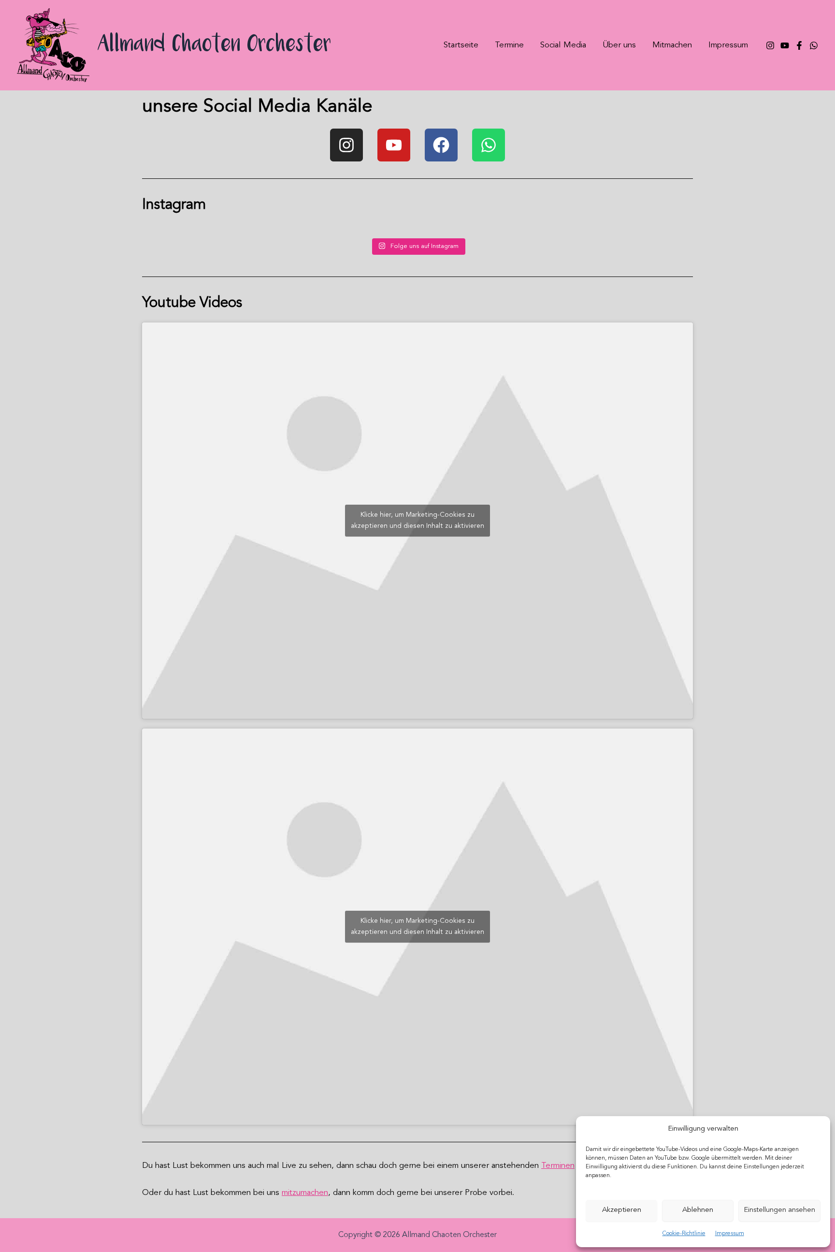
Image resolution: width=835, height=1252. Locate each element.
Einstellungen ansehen (779, 1210)
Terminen (558, 1166)
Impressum (729, 1234)
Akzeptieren (621, 1210)
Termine (509, 45)
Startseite (461, 45)
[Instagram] (770, 45)
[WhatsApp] (813, 45)
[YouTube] (784, 45)
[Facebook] (799, 45)
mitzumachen (305, 1193)
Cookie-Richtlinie (683, 1234)
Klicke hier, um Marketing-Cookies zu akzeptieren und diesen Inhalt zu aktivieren (417, 520)
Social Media (563, 45)
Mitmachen (672, 45)
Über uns (619, 45)
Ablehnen (697, 1210)
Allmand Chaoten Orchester (214, 45)
